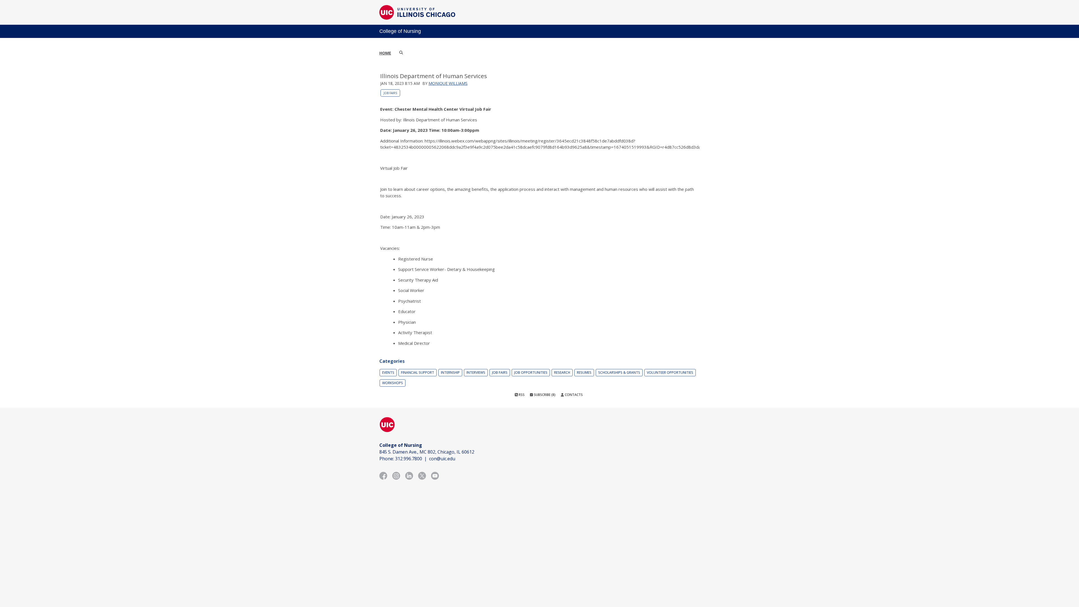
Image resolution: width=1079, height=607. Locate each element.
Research (562, 372)
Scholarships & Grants (619, 372)
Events (388, 372)
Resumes (584, 372)
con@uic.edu (442, 459)
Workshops (392, 382)
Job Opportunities (530, 372)
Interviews (475, 372)
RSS (521, 394)
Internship (450, 372)
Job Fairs (390, 93)
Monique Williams (448, 83)
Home (385, 53)
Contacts (573, 394)
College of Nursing (400, 31)
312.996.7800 (408, 459)
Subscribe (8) (544, 394)
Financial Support (417, 372)
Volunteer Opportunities (670, 372)
